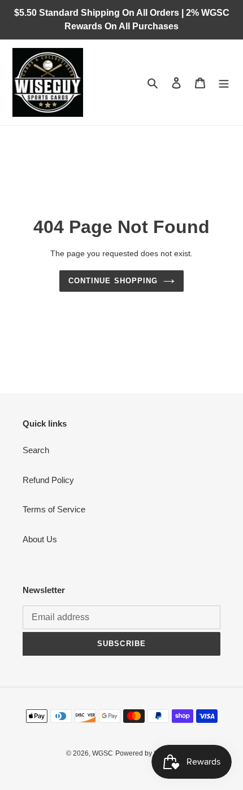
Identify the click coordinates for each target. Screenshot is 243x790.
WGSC (102, 753)
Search (36, 450)
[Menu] (224, 83)
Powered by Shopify (146, 753)
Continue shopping (113, 280)
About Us (40, 539)
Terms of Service (54, 509)
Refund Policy (48, 480)
